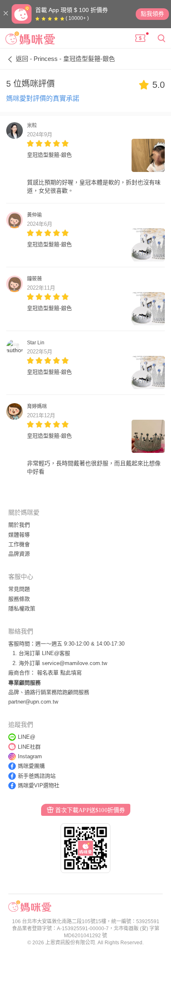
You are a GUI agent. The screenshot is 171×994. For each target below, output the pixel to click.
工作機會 (19, 544)
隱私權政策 (21, 608)
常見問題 (19, 589)
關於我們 (19, 525)
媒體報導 (19, 535)
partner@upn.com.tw (33, 702)
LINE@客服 (56, 653)
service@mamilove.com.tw (74, 663)
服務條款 (19, 599)
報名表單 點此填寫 (59, 673)
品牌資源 (19, 554)
